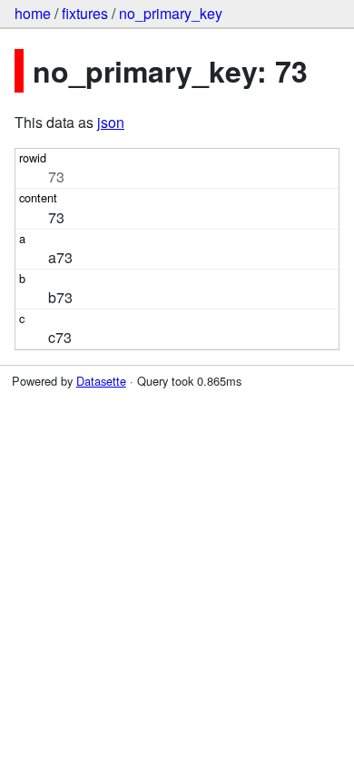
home (33, 13)
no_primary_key (170, 13)
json (110, 122)
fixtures (85, 13)
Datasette (101, 380)
